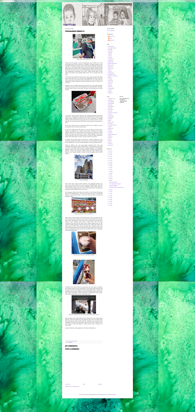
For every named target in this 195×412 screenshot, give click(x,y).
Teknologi (110, 88)
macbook (110, 60)
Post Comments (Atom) (74, 386)
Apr (110, 180)
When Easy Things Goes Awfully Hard (116, 187)
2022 (109, 158)
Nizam (111, 38)
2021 (109, 160)
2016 (109, 199)
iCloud (109, 57)
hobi (109, 55)
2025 (109, 152)
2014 (109, 203)
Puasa (109, 83)
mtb (109, 69)
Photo (109, 78)
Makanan (110, 61)
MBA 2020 (110, 65)
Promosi (109, 82)
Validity (109, 92)
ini (78, 62)
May (110, 178)
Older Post (100, 384)
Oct (110, 169)
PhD (109, 77)
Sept (110, 171)
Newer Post (68, 384)
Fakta (109, 52)
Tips (109, 89)
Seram (109, 85)
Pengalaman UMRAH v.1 (113, 185)
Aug (110, 173)
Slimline (109, 86)
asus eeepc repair (111, 125)
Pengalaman (70, 342)
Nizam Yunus (112, 36)
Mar (110, 189)
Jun (110, 176)
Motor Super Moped (113, 182)
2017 (109, 197)
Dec (110, 165)
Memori (109, 66)
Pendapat (110, 72)
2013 (109, 205)
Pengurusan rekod (111, 75)
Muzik (109, 71)
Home (84, 384)
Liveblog (110, 58)
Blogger (114, 394)
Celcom (109, 51)
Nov (110, 167)
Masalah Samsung (111, 63)
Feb (110, 191)
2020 (109, 162)
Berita (109, 49)
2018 (109, 195)
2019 (109, 164)
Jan (110, 193)
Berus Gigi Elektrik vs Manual (115, 183)
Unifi (109, 91)
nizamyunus (112, 40)
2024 (109, 154)
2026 (109, 151)
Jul (110, 174)
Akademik (110, 46)
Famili (109, 54)
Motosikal (110, 68)
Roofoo (106, 394)
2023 (109, 156)
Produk (109, 80)
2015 (109, 201)
